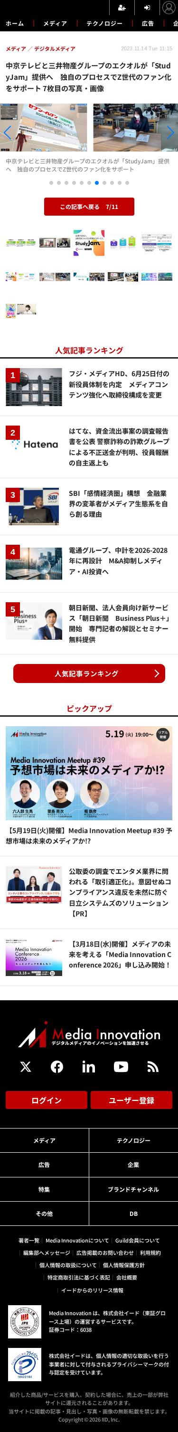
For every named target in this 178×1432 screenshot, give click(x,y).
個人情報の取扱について (68, 1265)
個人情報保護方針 (124, 1265)
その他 (44, 1213)
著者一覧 (29, 1240)
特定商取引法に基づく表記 (78, 1277)
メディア (55, 23)
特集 (44, 1189)
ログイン (46, 1100)
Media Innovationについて (77, 1240)
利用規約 (150, 1252)
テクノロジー (104, 23)
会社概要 (126, 1277)
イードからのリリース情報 (92, 1290)
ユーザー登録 (131, 1100)
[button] (27, 134)
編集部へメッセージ (46, 1252)
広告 (148, 23)
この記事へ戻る (89, 206)
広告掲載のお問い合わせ (105, 1252)
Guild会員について (137, 1240)
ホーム (15, 23)
